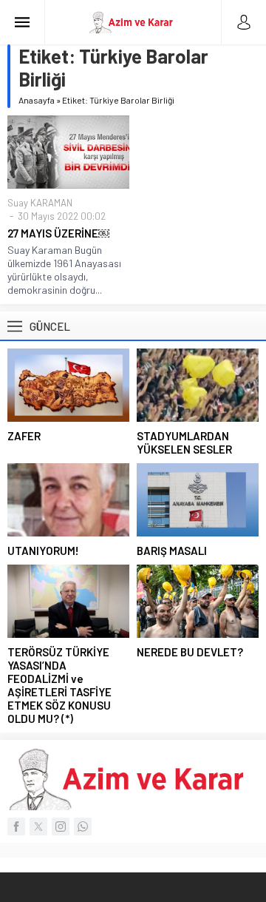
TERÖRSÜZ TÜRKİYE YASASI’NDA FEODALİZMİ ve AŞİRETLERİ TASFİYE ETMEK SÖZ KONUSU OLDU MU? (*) (59, 685)
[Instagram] (60, 826)
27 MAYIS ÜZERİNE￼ (58, 233)
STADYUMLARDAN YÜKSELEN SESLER (184, 442)
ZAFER (24, 435)
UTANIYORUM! (43, 550)
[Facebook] (16, 826)
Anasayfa (36, 100)
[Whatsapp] (83, 826)
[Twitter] (38, 826)
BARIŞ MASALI (172, 550)
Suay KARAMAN (39, 203)
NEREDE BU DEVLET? (190, 652)
